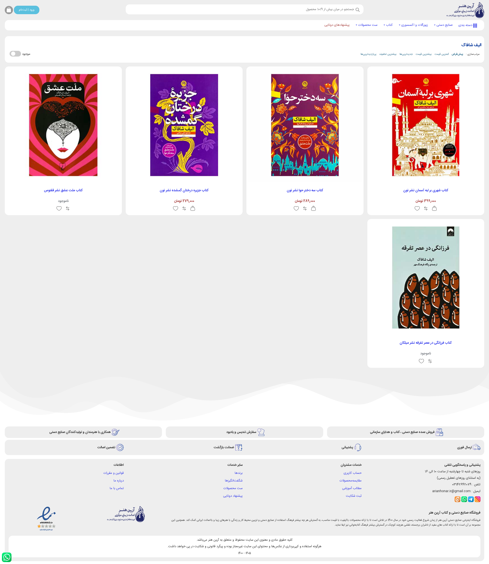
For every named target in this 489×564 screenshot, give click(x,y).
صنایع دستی (444, 25)
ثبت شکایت (354, 496)
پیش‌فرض (457, 54)
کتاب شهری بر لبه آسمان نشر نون (425, 190)
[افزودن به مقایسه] (426, 208)
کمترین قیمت (442, 54)
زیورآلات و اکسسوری (414, 25)
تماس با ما (117, 488)
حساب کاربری (353, 473)
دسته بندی (465, 25)
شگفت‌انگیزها (234, 480)
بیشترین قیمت (424, 54)
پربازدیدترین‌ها (368, 54)
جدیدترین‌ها (406, 54)
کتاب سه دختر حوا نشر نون (305, 190)
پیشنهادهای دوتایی (337, 25)
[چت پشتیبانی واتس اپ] (6, 557)
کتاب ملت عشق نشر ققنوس (63, 190)
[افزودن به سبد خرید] (434, 208)
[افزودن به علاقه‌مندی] (417, 208)
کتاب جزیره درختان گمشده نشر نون (184, 190)
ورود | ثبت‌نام (26, 9)
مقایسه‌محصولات (350, 480)
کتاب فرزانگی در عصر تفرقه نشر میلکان (426, 343)
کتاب (389, 25)
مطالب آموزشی (352, 488)
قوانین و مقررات (113, 473)
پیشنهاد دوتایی (233, 496)
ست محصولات (367, 25)
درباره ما (118, 480)
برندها (239, 473)
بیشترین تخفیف (388, 54)
